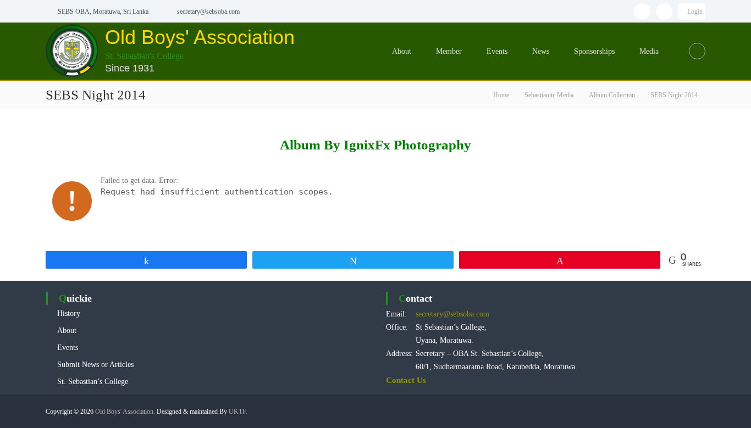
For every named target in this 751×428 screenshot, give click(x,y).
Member (449, 51)
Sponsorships (594, 51)
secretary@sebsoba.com (452, 314)
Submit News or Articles (95, 364)
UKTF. (238, 411)
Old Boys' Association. (125, 411)
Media (649, 51)
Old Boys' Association (200, 37)
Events (497, 51)
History (68, 313)
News (540, 51)
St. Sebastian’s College (92, 381)
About (401, 51)
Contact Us (406, 380)
